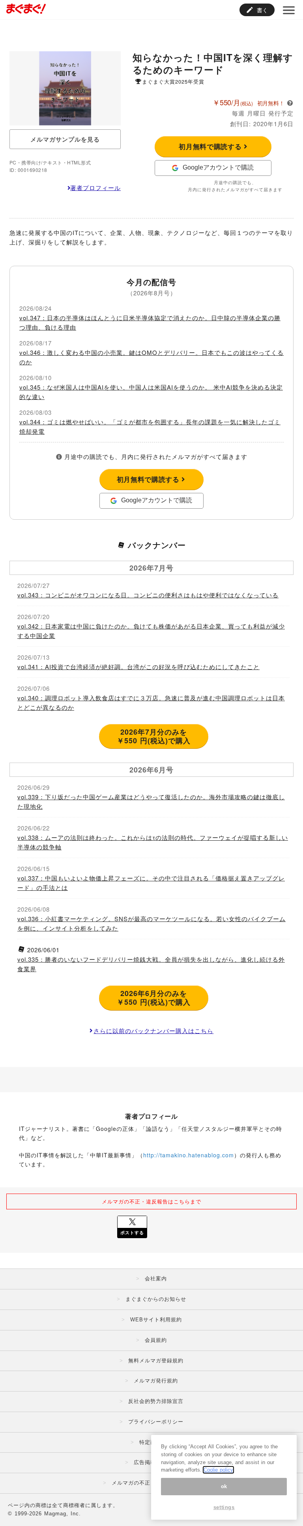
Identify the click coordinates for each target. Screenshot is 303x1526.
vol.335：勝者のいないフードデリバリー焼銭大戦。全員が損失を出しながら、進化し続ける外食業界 (151, 964)
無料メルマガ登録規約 (155, 1361)
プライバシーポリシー (155, 1422)
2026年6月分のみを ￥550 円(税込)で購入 (154, 997)
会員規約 (156, 1340)
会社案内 (156, 1279)
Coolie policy (218, 1470)
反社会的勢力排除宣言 (155, 1401)
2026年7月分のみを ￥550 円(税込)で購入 (154, 736)
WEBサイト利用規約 (156, 1320)
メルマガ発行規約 (156, 1381)
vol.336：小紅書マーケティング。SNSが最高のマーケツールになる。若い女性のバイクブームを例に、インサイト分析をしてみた (151, 923)
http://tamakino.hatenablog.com (188, 1155)
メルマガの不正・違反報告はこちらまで (151, 1201)
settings (224, 1507)
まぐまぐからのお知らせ (155, 1299)
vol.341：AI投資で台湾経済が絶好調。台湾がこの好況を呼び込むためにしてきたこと (138, 666)
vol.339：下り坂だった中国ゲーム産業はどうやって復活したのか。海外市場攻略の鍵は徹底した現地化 (151, 801)
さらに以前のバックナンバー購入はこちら (153, 1030)
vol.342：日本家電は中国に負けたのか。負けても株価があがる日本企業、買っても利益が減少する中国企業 (151, 631)
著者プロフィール (95, 187)
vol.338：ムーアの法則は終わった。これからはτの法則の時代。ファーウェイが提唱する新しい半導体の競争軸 (152, 842)
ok (224, 1486)
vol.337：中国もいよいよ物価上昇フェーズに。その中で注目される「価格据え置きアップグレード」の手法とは (151, 883)
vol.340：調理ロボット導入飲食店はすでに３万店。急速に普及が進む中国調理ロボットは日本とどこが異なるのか (151, 702)
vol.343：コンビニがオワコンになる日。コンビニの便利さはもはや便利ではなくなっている (148, 595)
